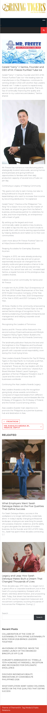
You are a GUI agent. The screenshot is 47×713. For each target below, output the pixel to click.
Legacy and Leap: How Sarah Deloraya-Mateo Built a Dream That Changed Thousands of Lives (22, 578)
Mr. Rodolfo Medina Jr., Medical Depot (17, 427)
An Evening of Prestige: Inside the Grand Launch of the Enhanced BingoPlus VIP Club (20, 651)
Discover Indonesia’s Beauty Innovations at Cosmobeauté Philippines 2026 (17, 677)
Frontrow (12, 421)
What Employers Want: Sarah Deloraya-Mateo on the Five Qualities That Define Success (23, 506)
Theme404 (16, 708)
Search (5, 613)
